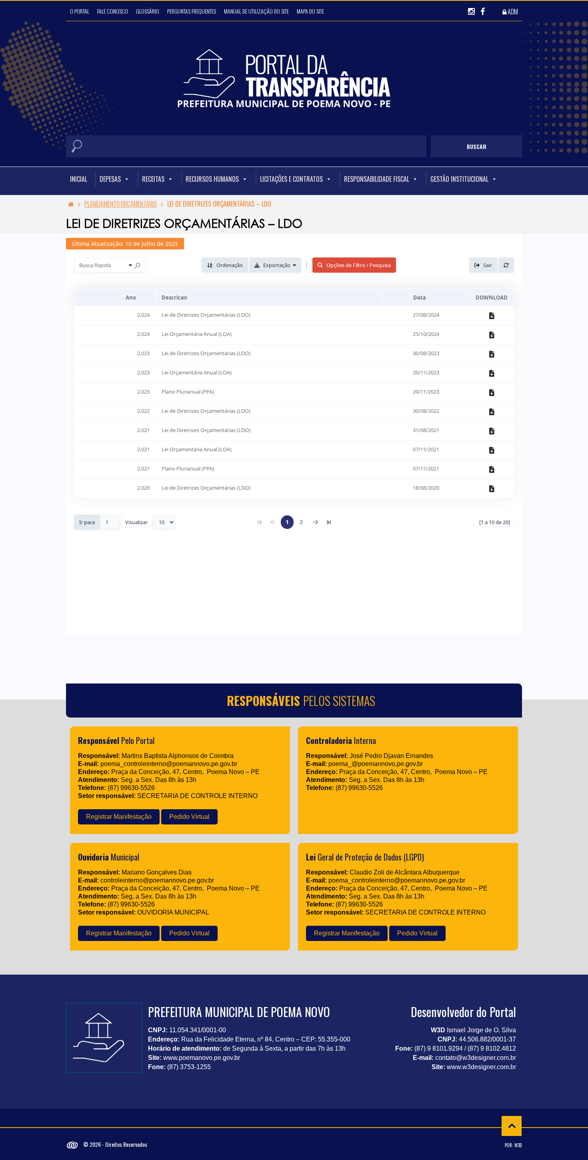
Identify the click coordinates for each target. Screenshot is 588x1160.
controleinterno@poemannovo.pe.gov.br (157, 880)
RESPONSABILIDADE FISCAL (376, 179)
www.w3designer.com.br (481, 1067)
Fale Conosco (112, 11)
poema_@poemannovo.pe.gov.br (375, 763)
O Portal (79, 11)
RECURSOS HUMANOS (212, 179)
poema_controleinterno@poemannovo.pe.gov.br (168, 763)
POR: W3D (513, 1145)
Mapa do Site (310, 11)
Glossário (147, 11)
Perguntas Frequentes (191, 11)
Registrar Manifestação (119, 816)
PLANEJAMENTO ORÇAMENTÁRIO (120, 204)
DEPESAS (110, 179)
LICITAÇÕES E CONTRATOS (291, 179)
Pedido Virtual (189, 816)
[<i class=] (71, 204)
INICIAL (78, 179)
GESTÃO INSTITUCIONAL (459, 179)
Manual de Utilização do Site (256, 11)
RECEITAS (153, 179)
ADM (512, 11)
